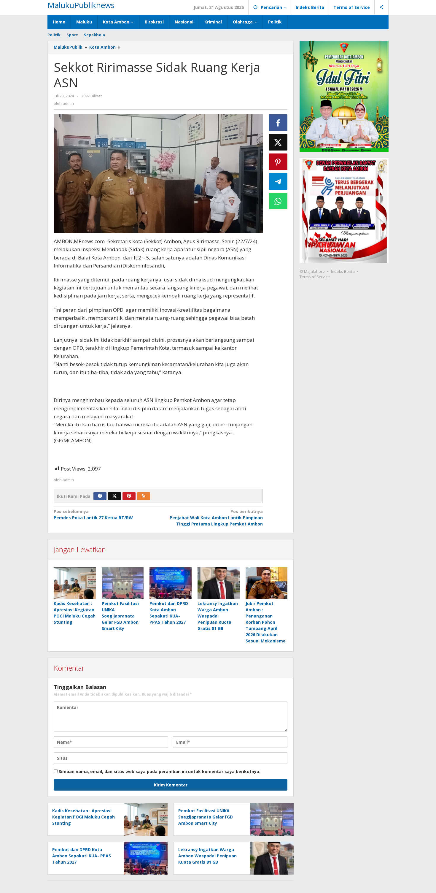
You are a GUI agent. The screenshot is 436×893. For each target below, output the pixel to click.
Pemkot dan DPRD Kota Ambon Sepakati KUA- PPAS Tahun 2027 (81, 856)
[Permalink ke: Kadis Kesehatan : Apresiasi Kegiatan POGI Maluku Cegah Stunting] (75, 583)
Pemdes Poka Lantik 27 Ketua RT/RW (93, 514)
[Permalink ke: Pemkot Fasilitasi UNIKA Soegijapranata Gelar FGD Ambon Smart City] (123, 583)
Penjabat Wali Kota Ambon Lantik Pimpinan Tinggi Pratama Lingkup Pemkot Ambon (216, 518)
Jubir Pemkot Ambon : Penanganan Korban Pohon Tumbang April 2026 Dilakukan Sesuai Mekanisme (266, 622)
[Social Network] (382, 7)
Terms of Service (315, 276)
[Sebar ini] (278, 122)
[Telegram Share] (278, 181)
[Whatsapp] (278, 201)
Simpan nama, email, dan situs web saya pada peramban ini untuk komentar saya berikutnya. (159, 771)
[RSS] (143, 496)
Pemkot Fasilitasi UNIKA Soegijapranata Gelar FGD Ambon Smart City (120, 616)
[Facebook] (99, 496)
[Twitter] (114, 496)
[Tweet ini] (278, 142)
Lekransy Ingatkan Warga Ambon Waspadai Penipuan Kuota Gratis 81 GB (218, 616)
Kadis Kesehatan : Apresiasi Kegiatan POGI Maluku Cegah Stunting (83, 817)
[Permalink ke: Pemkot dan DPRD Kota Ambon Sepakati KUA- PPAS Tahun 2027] (170, 583)
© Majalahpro (312, 271)
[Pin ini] (278, 161)
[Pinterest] (129, 496)
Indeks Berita (343, 271)
